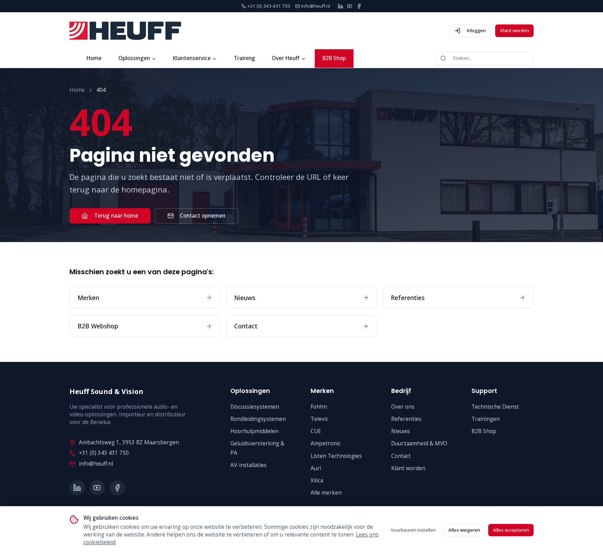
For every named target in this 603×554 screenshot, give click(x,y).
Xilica (317, 480)
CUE (316, 431)
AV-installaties (248, 465)
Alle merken (326, 492)
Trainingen (485, 419)
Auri (316, 468)
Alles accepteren (511, 530)
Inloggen (476, 30)
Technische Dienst (495, 406)
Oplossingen (134, 58)
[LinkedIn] (340, 6)
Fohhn (319, 406)
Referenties (406, 419)
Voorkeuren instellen (413, 530)
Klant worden (514, 30)
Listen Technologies (336, 456)
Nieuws (400, 431)
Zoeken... (462, 58)
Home (94, 58)
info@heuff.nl (96, 463)
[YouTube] (349, 6)
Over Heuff (285, 58)
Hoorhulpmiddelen (254, 431)
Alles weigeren (464, 530)
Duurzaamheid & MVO (419, 443)
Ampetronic (326, 443)
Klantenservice (192, 58)
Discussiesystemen (254, 406)
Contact (401, 456)
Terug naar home (116, 215)
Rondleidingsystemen (258, 419)
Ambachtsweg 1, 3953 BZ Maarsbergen (129, 442)
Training (244, 58)
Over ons (403, 406)
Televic (319, 419)
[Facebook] (359, 6)
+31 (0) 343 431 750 (104, 453)
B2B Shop (334, 58)
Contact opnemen (202, 215)
